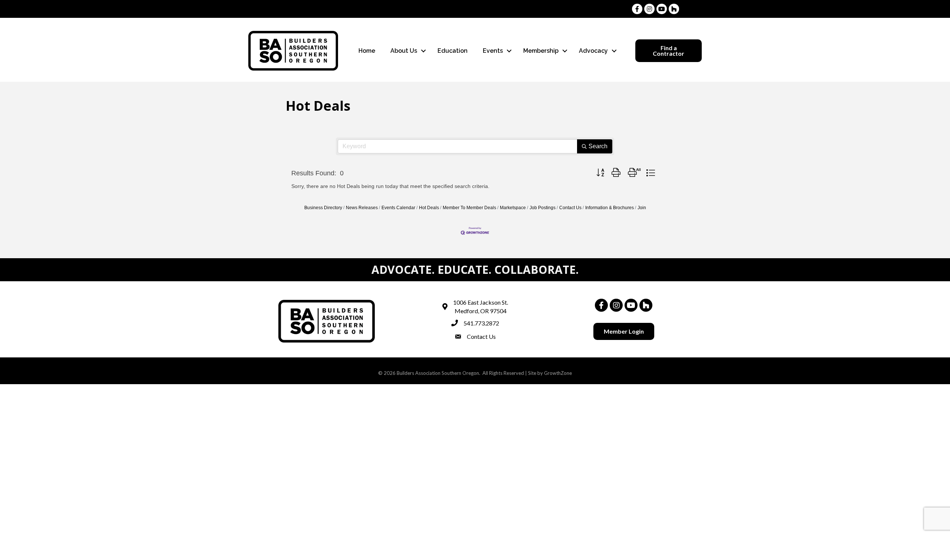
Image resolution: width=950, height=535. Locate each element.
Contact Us (570, 207)
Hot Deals (429, 207)
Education (453, 50)
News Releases (362, 207)
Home (366, 50)
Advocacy (593, 50)
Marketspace (513, 207)
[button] (600, 172)
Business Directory (323, 207)
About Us (403, 50)
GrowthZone (558, 373)
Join (642, 207)
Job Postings (543, 207)
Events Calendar (398, 207)
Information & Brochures (609, 207)
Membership (540, 50)
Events (493, 50)
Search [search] (598, 146)
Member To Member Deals (469, 207)
